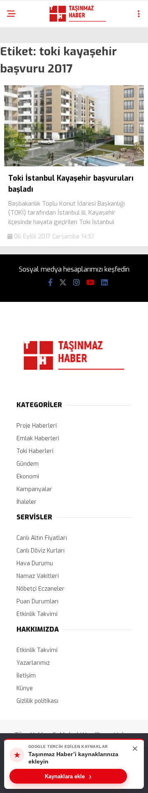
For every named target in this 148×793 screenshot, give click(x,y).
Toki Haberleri (34, 451)
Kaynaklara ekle (68, 776)
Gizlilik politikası (37, 701)
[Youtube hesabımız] (90, 283)
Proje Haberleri (36, 426)
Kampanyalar (34, 489)
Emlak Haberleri (37, 438)
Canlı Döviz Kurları (40, 551)
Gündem (27, 464)
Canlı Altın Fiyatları (41, 538)
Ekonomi (27, 476)
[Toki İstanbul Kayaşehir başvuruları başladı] (74, 164)
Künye (24, 688)
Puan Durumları (37, 601)
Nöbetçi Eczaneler (40, 589)
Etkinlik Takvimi (37, 614)
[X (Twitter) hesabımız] (63, 283)
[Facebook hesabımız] (50, 283)
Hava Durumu (34, 563)
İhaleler (26, 502)
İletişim (26, 676)
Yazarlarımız (33, 663)
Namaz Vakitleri (37, 576)
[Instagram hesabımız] (76, 283)
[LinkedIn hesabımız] (104, 283)
